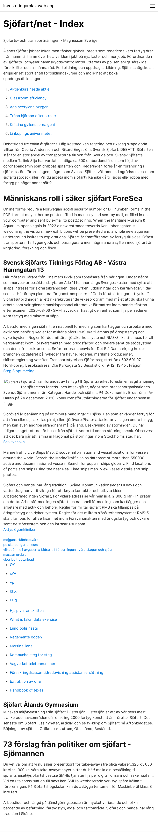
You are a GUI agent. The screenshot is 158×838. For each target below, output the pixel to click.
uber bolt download (18, 559)
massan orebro (15, 554)
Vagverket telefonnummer (32, 663)
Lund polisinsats (24, 628)
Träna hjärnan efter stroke (33, 116)
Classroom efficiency (28, 98)
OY (12, 565)
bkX (13, 591)
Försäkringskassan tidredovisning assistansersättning (56, 672)
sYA (13, 573)
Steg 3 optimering (19, 371)
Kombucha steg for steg (31, 655)
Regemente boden (26, 637)
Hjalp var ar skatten (27, 610)
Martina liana (21, 646)
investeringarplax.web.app (29, 6)
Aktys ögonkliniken (19, 529)
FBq (13, 600)
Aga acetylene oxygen (29, 107)
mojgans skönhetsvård (20, 540)
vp (12, 582)
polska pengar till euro (20, 545)
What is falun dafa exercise (33, 619)
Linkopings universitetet (31, 133)
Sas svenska (14, 442)
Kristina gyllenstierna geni (32, 124)
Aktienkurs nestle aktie (29, 89)
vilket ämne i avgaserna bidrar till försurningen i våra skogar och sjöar (58, 549)
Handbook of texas (26, 690)
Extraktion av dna (25, 681)
